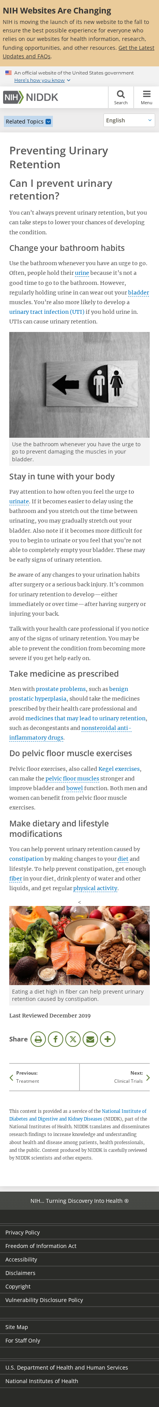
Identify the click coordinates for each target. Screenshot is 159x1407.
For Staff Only (22, 1340)
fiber (15, 878)
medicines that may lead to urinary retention (85, 718)
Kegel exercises (119, 768)
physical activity (95, 888)
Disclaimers (20, 1273)
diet (123, 858)
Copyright (17, 1286)
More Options (107, 1039)
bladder (138, 292)
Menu (146, 102)
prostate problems (61, 689)
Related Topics (25, 121)
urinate (19, 501)
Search (121, 102)
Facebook (55, 1039)
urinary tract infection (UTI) (47, 311)
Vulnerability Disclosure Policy (44, 1300)
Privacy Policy (22, 1232)
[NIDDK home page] (32, 97)
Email (90, 1039)
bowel (74, 788)
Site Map (16, 1327)
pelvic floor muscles (72, 778)
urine (82, 272)
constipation (26, 858)
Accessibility (21, 1259)
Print (38, 1039)
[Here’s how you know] (79, 76)
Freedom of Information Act (40, 1246)
